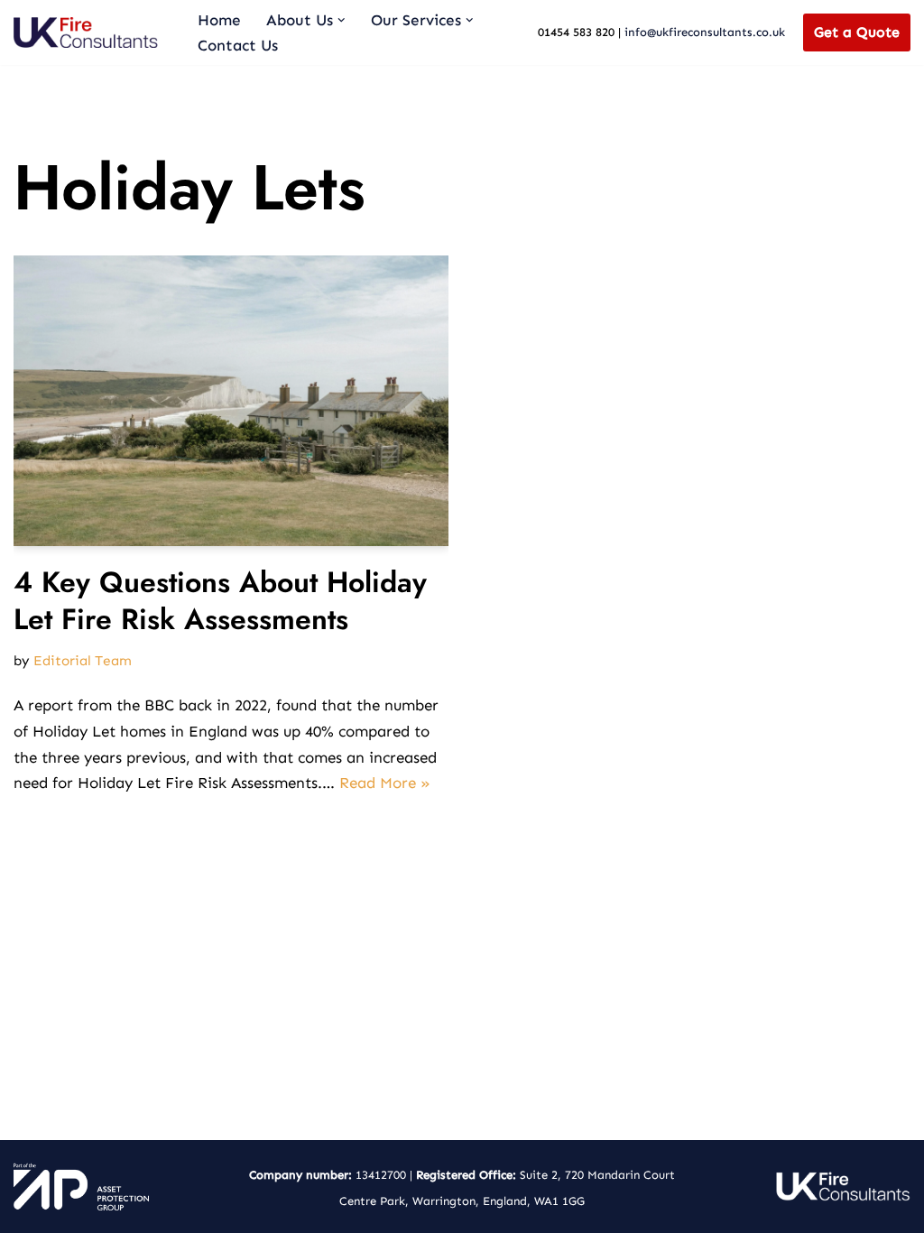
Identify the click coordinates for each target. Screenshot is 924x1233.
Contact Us (238, 45)
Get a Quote (857, 32)
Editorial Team (82, 661)
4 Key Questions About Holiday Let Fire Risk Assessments (220, 601)
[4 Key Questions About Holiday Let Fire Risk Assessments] (231, 400)
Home (219, 20)
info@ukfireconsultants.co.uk (704, 32)
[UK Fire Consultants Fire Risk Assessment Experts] (90, 32)
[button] (341, 20)
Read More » (384, 783)
